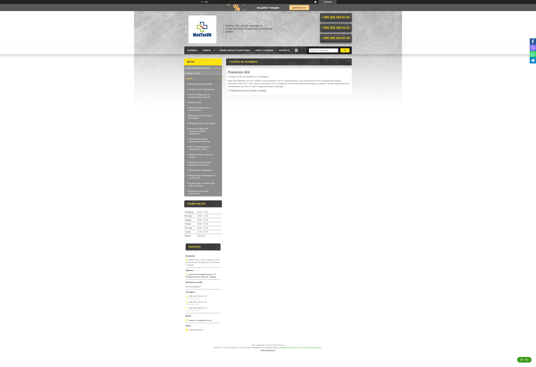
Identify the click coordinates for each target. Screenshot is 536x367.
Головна (192, 50)
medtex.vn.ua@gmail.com (199, 320)
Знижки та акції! (193, 73)
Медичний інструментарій (200, 84)
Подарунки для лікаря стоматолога (198, 192)
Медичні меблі (195, 102)
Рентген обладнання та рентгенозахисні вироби (199, 95)
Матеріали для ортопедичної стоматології (201, 176)
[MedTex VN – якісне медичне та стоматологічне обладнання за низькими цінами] (202, 28)
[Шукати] (345, 50)
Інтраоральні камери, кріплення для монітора (199, 140)
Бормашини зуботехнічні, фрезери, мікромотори (199, 163)
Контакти (284, 50)
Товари (206, 50)
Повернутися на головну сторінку (248, 90)
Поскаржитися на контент (289, 348)
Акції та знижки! (264, 50)
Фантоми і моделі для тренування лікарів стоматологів (198, 131)
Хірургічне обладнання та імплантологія (200, 109)
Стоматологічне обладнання (201, 89)
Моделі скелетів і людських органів (200, 155)
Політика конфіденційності (311, 348)
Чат (526, 360)
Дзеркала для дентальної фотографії (200, 116)
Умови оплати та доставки (234, 50)
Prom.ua (281, 345)
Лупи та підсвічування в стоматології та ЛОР (199, 148)
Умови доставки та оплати (198, 68)
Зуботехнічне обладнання (200, 170)
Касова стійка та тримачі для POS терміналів (201, 184)
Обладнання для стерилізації (201, 123)
